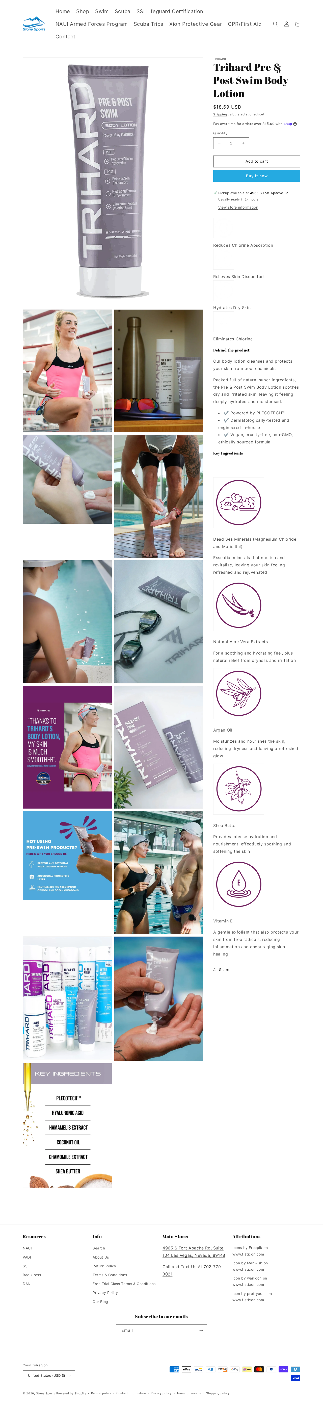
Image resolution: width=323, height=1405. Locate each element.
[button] (275, 24)
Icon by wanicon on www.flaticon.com (249, 1281)
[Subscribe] (201, 1330)
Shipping (220, 114)
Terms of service (189, 1393)
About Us (101, 1257)
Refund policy (101, 1393)
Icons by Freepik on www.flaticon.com (250, 1250)
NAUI (27, 1248)
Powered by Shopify (71, 1393)
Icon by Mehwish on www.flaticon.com (250, 1266)
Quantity (220, 133)
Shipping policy (218, 1393)
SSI (26, 1266)
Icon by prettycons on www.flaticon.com (252, 1296)
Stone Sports (45, 1393)
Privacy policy (161, 1393)
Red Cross (32, 1275)
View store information (238, 207)
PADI (27, 1257)
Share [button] (224, 969)
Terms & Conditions (110, 1275)
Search (99, 1248)
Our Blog (100, 1301)
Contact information (131, 1393)
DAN (27, 1284)
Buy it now (257, 175)
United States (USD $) (46, 1375)
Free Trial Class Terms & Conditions (124, 1284)
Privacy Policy (105, 1292)
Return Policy (104, 1266)
